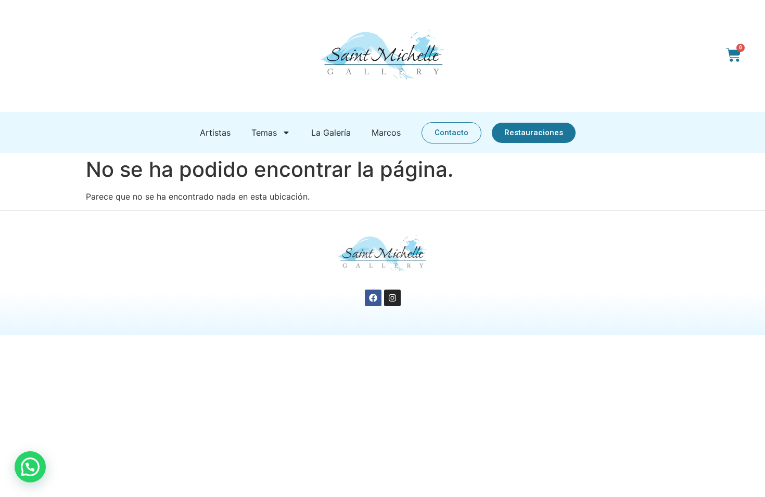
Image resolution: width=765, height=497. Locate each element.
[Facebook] (373, 298)
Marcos (386, 132)
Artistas (215, 132)
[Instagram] (392, 298)
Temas (264, 132)
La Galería (331, 132)
